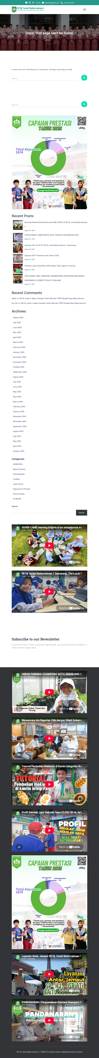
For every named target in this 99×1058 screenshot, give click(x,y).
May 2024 (17, 441)
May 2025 (17, 392)
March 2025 (18, 402)
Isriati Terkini (18, 484)
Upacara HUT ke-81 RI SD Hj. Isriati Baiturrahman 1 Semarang (50, 245)
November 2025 (19, 362)
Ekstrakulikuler (19, 474)
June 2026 (17, 327)
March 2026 (18, 342)
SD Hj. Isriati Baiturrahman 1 (28, 1052)
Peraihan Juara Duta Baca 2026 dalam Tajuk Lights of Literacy (49, 266)
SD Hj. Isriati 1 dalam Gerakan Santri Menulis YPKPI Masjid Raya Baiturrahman (51, 298)
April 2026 (17, 337)
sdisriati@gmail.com (52, 3)
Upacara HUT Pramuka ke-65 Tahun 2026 (41, 255)
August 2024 (18, 431)
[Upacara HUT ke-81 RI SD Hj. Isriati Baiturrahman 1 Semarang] (18, 248)
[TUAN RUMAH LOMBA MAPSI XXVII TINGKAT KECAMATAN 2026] (18, 238)
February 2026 (19, 347)
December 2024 (19, 416)
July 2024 (17, 436)
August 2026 (18, 317)
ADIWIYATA (17, 464)
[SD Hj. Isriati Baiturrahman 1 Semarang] (29, 9)
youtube (26, 3)
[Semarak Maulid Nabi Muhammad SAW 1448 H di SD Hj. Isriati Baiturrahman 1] (18, 225)
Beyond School (19, 469)
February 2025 (19, 406)
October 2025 (18, 367)
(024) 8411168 (69, 3)
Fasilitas (16, 479)
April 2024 (17, 446)
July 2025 (17, 382)
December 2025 (19, 357)
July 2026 (17, 322)
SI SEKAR (17, 499)
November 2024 (19, 421)
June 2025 (17, 387)
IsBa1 (14, 298)
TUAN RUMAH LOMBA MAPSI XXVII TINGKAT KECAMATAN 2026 (51, 235)
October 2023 (18, 451)
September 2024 (20, 426)
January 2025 (18, 411)
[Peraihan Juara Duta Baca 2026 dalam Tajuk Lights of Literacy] (18, 268)
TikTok (38, 3)
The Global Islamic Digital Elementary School (64, 1052)
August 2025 (18, 377)
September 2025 (20, 372)
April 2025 (17, 397)
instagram (33, 3)
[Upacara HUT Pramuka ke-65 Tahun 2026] (18, 258)
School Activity (19, 494)
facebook (30, 3)
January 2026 (18, 352)
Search (15, 506)
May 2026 (17, 332)
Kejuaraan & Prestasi (21, 489)
